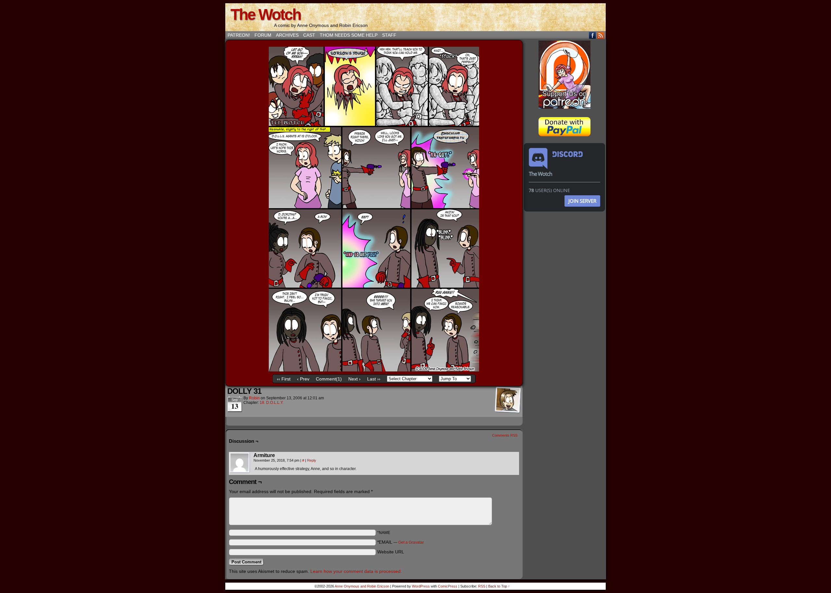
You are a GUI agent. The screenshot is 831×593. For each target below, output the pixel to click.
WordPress (421, 586)
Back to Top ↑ (499, 586)
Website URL (390, 551)
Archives (287, 35)
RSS (601, 35)
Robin (254, 398)
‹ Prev (303, 378)
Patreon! (239, 35)
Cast (309, 35)
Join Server (582, 201)
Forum (262, 35)
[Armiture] (239, 463)
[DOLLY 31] (374, 369)
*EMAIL (400, 542)
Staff (389, 35)
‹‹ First (284, 378)
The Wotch (265, 14)
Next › (354, 378)
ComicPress (447, 586)
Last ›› (373, 378)
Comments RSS (504, 435)
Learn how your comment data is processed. (356, 571)
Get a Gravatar (411, 542)
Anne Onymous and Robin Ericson (362, 586)
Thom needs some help (349, 35)
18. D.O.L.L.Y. (271, 402)
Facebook (593, 35)
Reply (311, 460)
